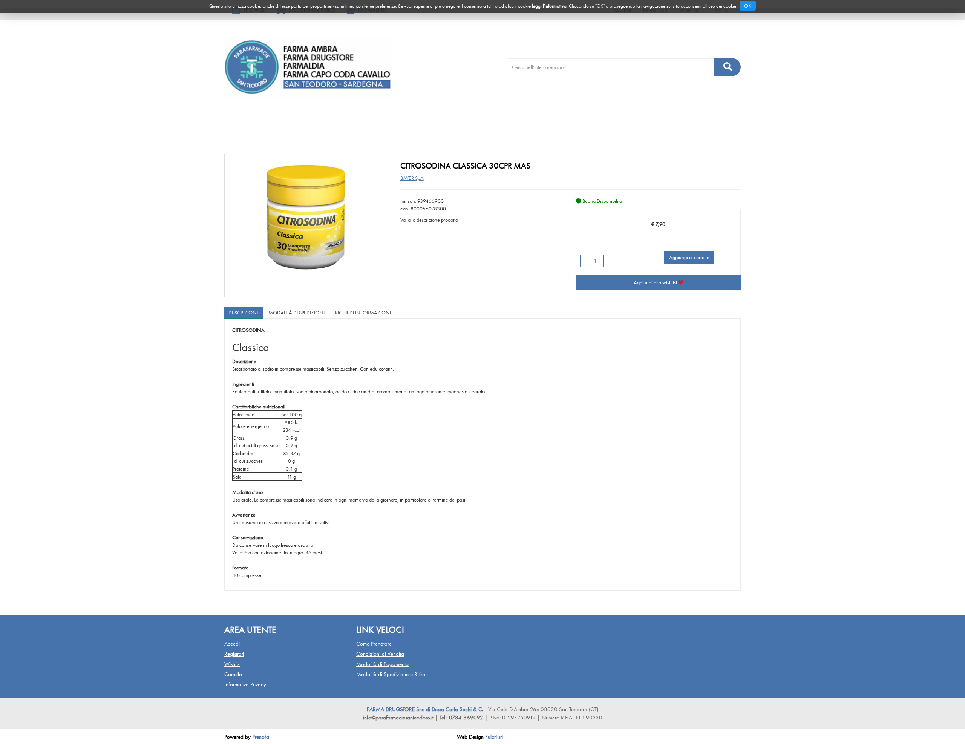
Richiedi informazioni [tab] (363, 312)
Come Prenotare (374, 643)
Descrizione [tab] (243, 312)
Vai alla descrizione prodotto (429, 219)
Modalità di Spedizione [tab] (297, 312)
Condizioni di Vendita (380, 654)
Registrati (234, 654)
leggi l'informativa (549, 6)
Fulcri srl (494, 737)
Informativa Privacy (245, 684)
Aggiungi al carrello (689, 257)
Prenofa (260, 737)
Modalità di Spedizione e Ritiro (390, 674)
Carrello (233, 674)
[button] (583, 261)
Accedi (232, 643)
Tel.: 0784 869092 (462, 717)
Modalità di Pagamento (382, 664)
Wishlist (232, 664)
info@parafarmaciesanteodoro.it (398, 717)
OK (747, 5)
